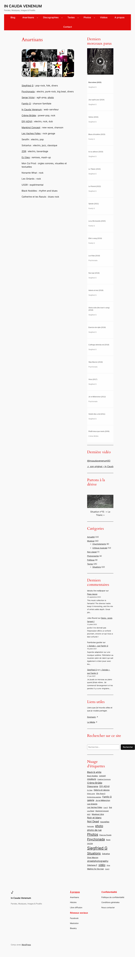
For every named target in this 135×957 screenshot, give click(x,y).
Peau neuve (92, 594)
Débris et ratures (102, 790)
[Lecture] (100, 61)
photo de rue (94, 830)
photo (51, 97)
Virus (108, 865)
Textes (90, 564)
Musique (90, 541)
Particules (90, 826)
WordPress (26, 945)
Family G (26, 103)
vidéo (101, 865)
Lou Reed (90, 811)
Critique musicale (99, 548)
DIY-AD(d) (27, 121)
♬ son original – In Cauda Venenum (106, 466)
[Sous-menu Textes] (78, 17)
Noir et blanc (94, 817)
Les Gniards (92, 804)
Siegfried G (27, 85)
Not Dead (93, 821)
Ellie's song (91, 794)
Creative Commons (104, 779)
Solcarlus (106, 854)
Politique (91, 560)
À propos (75, 892)
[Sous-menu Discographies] (62, 17)
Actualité (91, 537)
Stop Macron (92, 857)
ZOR (24, 151)
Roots (108, 840)
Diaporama (92, 786)
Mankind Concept (31, 127)
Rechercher (128, 747)
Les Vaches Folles (31, 133)
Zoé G (107, 869)
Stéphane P (92, 865)
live (110, 807)
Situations (96, 567)
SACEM (90, 844)
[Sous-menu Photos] (94, 17)
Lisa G (105, 807)
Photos (92, 834)
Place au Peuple (105, 835)
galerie (90, 800)
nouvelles (104, 821)
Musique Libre (98, 814)
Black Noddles (92, 776)
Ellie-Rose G (100, 794)
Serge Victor (28, 97)
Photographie (93, 556)
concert (102, 776)
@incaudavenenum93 (98, 460)
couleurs (91, 779)
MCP (88, 814)
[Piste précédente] (92, 61)
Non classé (92, 552)
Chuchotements (99, 544)
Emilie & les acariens (94, 797)
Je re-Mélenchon (103, 800)
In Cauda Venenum (23, 6)
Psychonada (28, 91)
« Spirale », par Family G (97, 646)
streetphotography (97, 861)
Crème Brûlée (29, 115)
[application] (100, 61)
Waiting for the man (95, 869)
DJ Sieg (26, 157)
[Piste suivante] (107, 61)
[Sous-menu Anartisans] (37, 17)
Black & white (94, 772)
